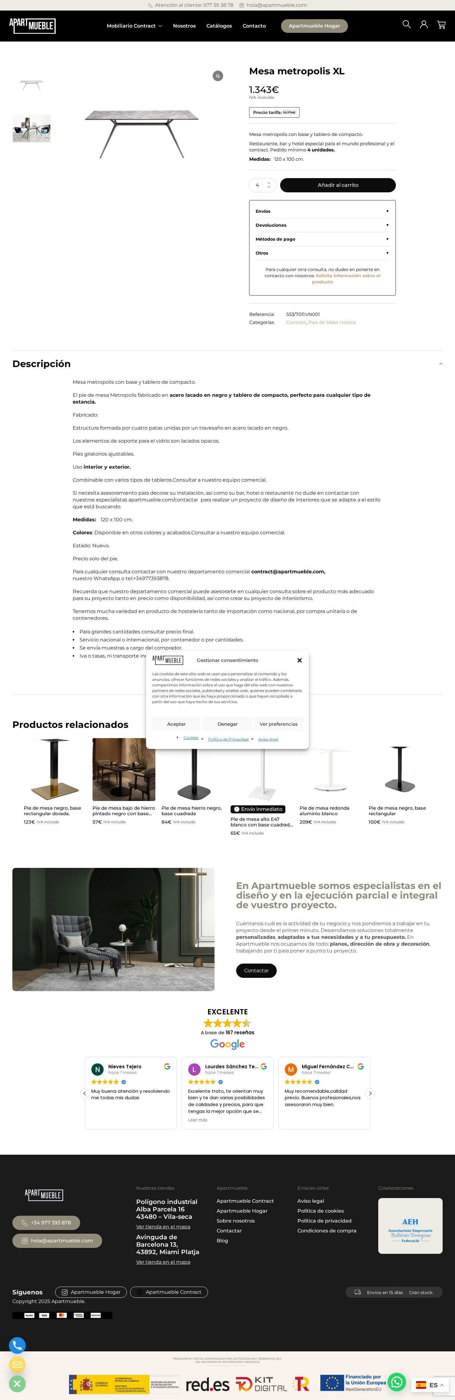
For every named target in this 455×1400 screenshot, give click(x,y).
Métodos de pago (275, 239)
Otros (262, 253)
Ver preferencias (279, 724)
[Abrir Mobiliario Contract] (160, 26)
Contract (296, 322)
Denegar (228, 724)
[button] (300, 660)
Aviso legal (268, 739)
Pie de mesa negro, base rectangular (397, 810)
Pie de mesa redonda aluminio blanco (324, 810)
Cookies (191, 737)
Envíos (263, 211)
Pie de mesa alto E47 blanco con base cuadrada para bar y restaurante (261, 824)
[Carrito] (441, 24)
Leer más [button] (100, 1120)
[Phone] (17, 1345)
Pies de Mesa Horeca (332, 322)
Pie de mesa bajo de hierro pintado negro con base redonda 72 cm (124, 813)
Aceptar (176, 724)
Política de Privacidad (228, 739)
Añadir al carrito (338, 185)
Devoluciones (271, 225)
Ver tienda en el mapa (163, 1227)
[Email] (17, 1364)
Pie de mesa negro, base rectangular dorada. (52, 810)
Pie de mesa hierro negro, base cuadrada (192, 810)
